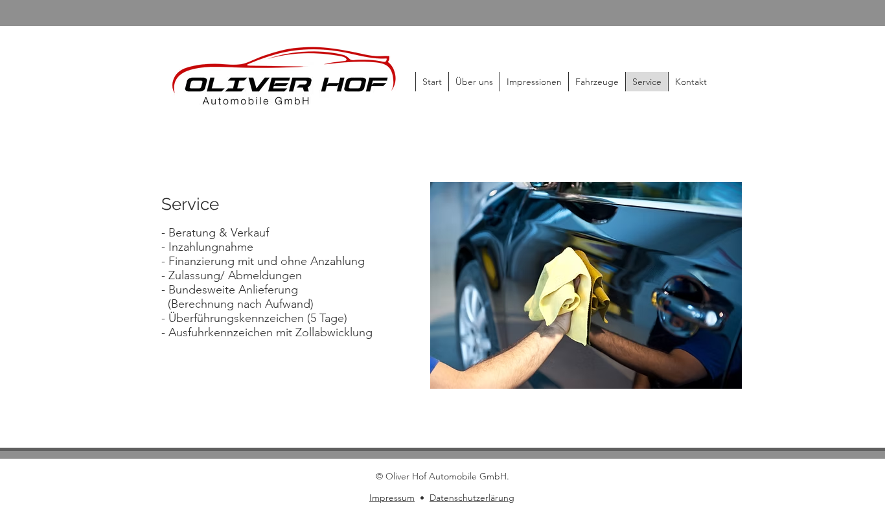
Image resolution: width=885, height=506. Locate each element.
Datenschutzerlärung (472, 497)
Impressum (392, 497)
